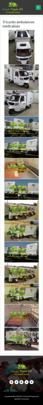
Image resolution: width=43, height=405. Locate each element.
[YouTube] (32, 382)
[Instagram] (21, 382)
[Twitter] (16, 382)
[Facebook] (11, 382)
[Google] (27, 382)
